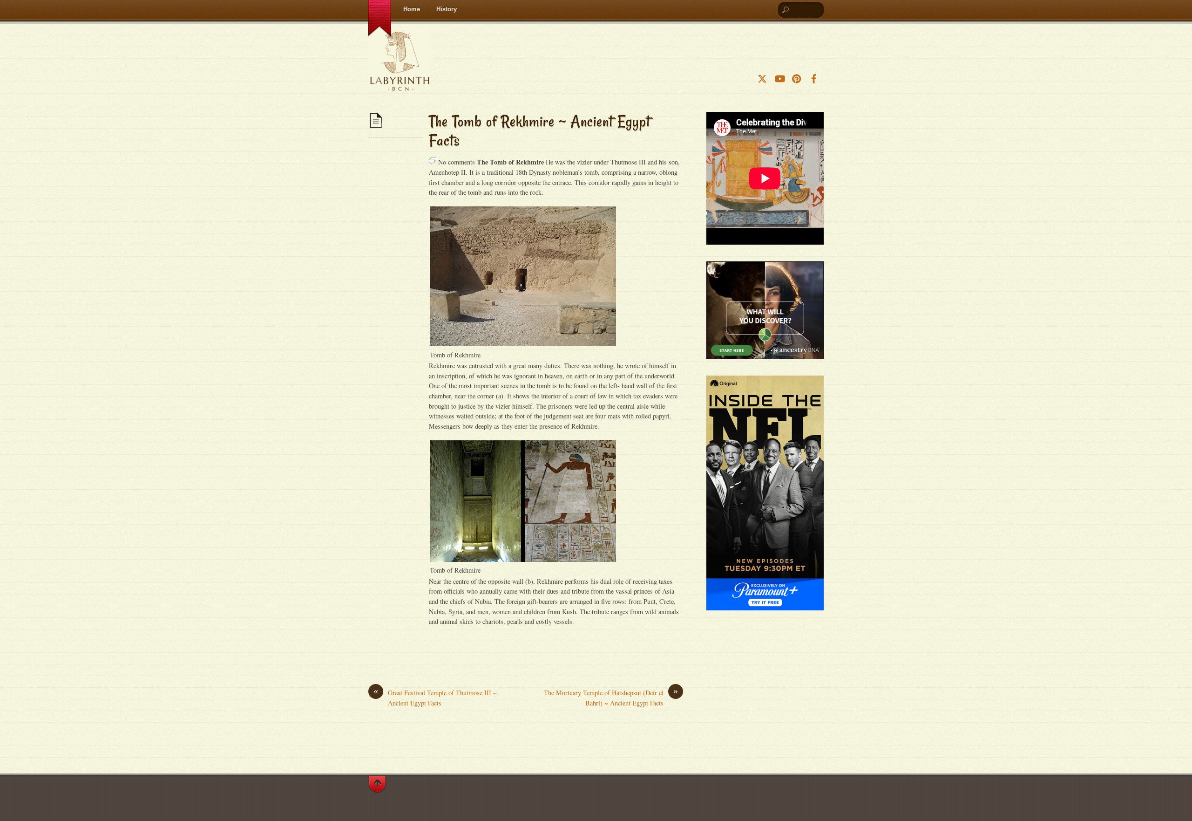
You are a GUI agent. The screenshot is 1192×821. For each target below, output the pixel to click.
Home (411, 9)
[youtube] (779, 75)
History (446, 9)
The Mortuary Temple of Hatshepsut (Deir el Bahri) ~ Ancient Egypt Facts (611, 697)
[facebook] (813, 75)
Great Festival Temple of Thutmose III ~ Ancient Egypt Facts (435, 697)
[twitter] (762, 75)
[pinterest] (796, 75)
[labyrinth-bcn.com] (399, 83)
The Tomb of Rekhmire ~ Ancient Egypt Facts (539, 130)
